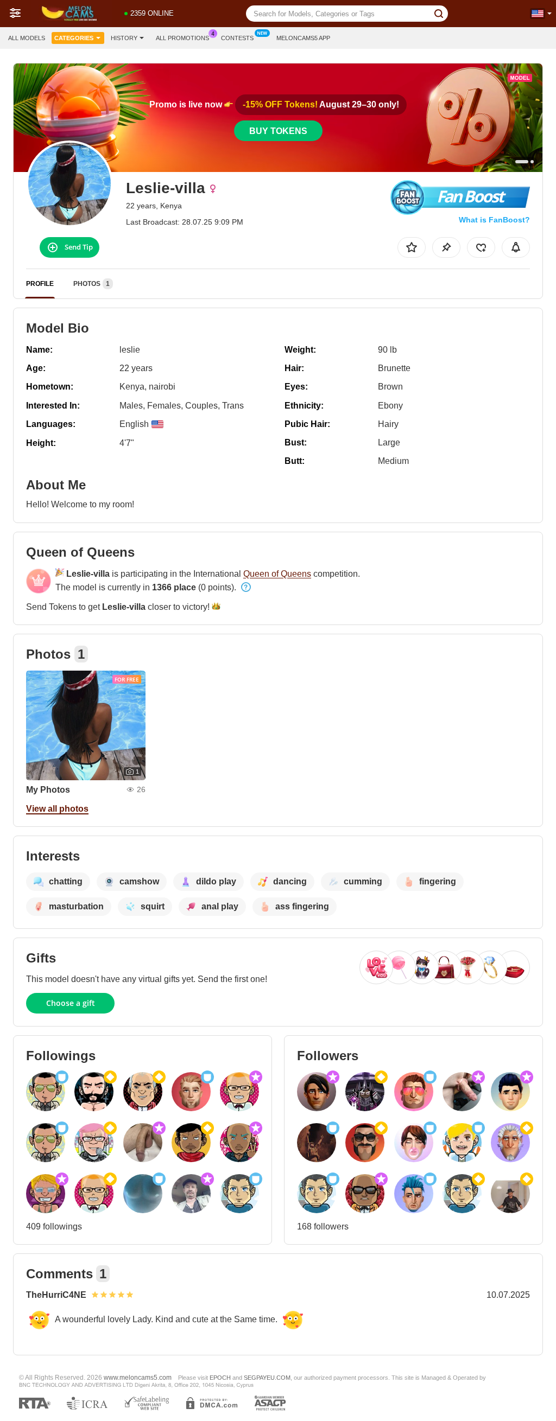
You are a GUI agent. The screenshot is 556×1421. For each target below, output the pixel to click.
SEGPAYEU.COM (267, 1377)
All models (26, 38)
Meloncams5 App (303, 38)
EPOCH (220, 1377)
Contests (237, 38)
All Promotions (182, 38)
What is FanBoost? (494, 219)
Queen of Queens (277, 573)
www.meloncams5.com (138, 1377)
